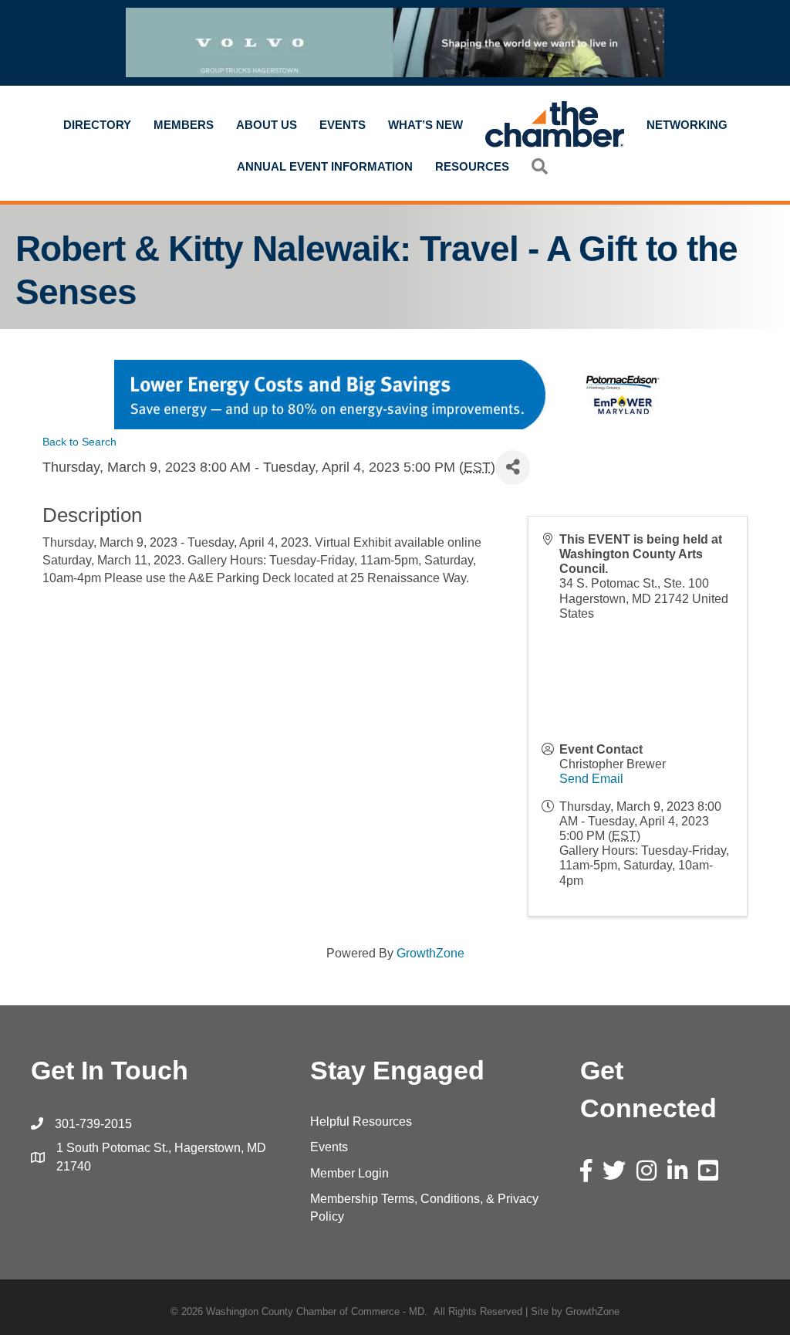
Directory (97, 124)
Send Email (591, 778)
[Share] (512, 467)
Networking (687, 124)
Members (184, 124)
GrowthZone (430, 953)
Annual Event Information (325, 166)
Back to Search (79, 441)
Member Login (349, 1173)
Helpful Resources (361, 1121)
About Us (266, 124)
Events (342, 124)
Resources (472, 166)
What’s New (425, 124)
